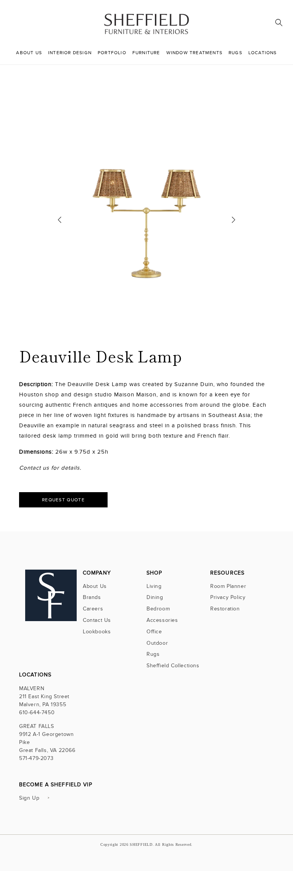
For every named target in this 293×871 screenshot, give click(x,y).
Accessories (162, 620)
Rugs (152, 654)
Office (154, 631)
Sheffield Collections (173, 665)
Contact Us (97, 620)
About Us (95, 586)
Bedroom (158, 608)
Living (154, 586)
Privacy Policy (227, 597)
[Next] (233, 222)
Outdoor (157, 643)
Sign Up (29, 798)
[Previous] (59, 222)
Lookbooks (97, 631)
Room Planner (228, 586)
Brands (92, 597)
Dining (154, 597)
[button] (278, 22)
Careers (93, 608)
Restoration (225, 608)
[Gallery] (146, 222)
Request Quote (63, 499)
